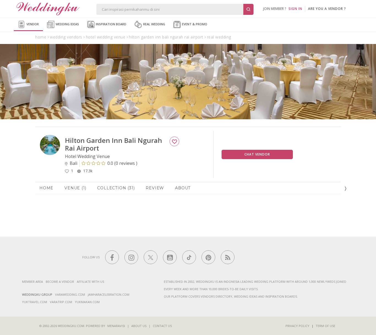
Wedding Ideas (67, 24)
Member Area (32, 281)
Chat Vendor (257, 154)
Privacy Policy (297, 326)
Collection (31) (116, 188)
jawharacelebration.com (108, 294)
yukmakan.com (87, 302)
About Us (138, 326)
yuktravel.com (34, 302)
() (122, 163)
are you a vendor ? (327, 8)
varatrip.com (61, 302)
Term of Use (325, 326)
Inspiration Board (110, 24)
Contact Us (162, 326)
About (182, 188)
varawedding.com (70, 294)
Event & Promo (194, 24)
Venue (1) (75, 188)
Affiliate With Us (90, 281)
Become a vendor (60, 281)
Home (46, 188)
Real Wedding (153, 24)
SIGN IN (295, 8)
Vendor (32, 24)
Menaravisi (116, 326)
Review (155, 188)
